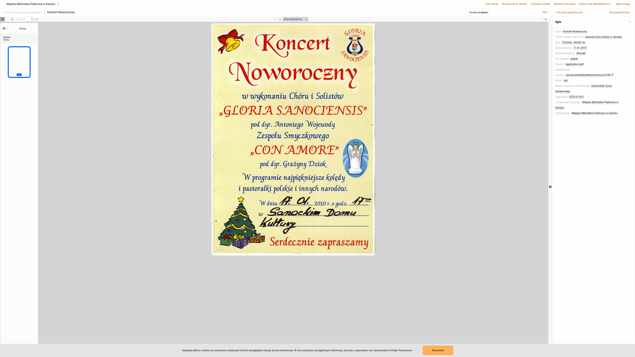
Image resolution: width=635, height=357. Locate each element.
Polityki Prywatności (401, 350)
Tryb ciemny (491, 3)
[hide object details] (550, 187)
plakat (574, 58)
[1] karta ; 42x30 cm (573, 42)
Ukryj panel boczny (619, 12)
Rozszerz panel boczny (569, 12)
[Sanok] (581, 53)
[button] (593, 22)
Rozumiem (438, 350)
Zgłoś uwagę (623, 3)
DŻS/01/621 (576, 96)
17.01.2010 (580, 47)
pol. (566, 80)
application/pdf (575, 64)
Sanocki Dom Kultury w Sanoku (603, 37)
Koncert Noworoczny (575, 31)
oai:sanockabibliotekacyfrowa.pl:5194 (588, 75)
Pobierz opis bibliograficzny (594, 3)
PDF (545, 12)
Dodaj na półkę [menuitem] (542, 3)
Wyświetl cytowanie (564, 3)
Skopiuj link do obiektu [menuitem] (514, 3)
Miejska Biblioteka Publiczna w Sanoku (594, 113)
